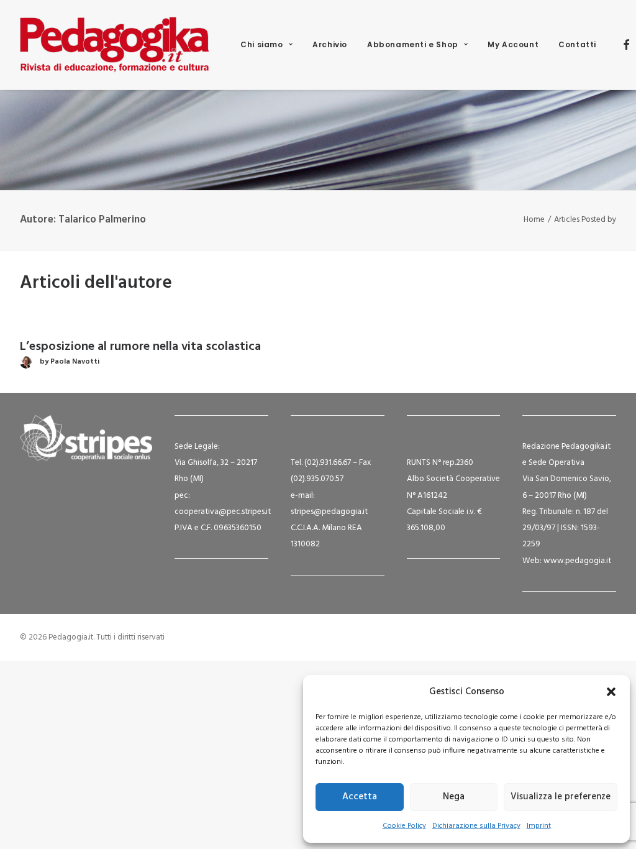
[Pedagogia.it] (114, 45)
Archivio (329, 44)
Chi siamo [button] (261, 44)
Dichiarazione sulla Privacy (476, 826)
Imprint (539, 826)
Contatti (577, 44)
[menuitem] (266, 44)
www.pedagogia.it (577, 560)
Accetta (359, 796)
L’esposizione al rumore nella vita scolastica (140, 347)
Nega (454, 796)
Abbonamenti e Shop (412, 44)
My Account (513, 44)
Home (534, 219)
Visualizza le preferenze (561, 796)
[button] (611, 692)
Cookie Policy (404, 826)
